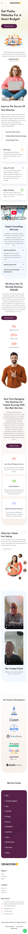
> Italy (6, 806)
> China (7, 853)
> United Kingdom (10, 801)
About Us (3, 888)
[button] (14, 250)
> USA (6, 795)
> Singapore (8, 826)
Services (3, 890)
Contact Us (4, 892)
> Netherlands (9, 842)
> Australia (8, 832)
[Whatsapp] (25, 931)
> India (6, 837)
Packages (3, 876)
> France (7, 822)
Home (2, 874)
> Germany (8, 847)
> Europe (7, 816)
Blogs (2, 878)
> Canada (7, 811)
